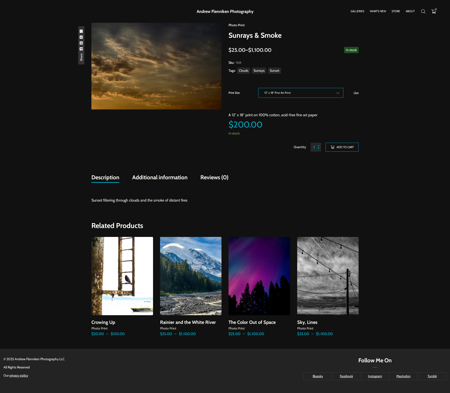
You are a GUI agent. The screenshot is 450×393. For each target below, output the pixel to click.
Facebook (346, 376)
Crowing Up (103, 322)
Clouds (243, 70)
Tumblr (432, 376)
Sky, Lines (307, 322)
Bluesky (318, 376)
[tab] (105, 177)
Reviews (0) (214, 177)
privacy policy (18, 375)
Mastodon (403, 376)
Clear (356, 92)
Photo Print (237, 25)
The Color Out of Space (252, 322)
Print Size (234, 92)
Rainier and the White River (188, 322)
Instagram (375, 376)
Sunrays (259, 70)
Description (105, 177)
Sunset (274, 70)
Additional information (160, 177)
